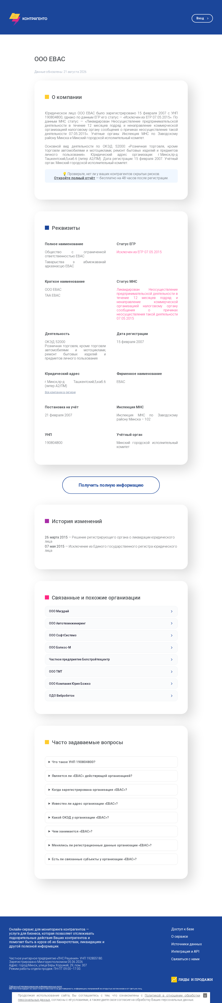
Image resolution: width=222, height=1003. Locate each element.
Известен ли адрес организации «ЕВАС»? (85, 804)
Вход (200, 18)
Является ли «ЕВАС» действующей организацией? (92, 776)
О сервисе (179, 937)
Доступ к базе (182, 929)
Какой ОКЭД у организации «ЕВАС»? (80, 817)
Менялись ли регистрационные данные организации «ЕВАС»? (102, 845)
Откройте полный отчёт (74, 178)
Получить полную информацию (111, 485)
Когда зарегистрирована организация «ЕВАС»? (89, 790)
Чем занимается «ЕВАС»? (72, 831)
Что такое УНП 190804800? (73, 762)
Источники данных (186, 944)
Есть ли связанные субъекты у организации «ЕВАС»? (94, 859)
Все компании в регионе (60, 392)
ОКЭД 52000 (55, 342)
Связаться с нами (185, 959)
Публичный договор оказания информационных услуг (35, 986)
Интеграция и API (185, 952)
